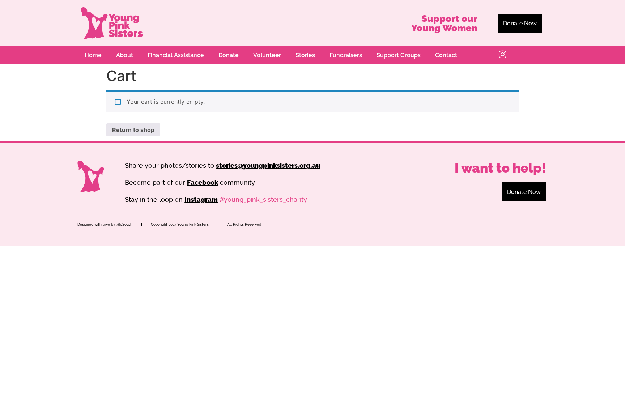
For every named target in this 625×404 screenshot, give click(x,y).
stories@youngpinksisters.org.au (268, 165)
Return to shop (133, 129)
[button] (520, 23)
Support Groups (399, 55)
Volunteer (267, 55)
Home (93, 55)
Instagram (201, 199)
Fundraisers (345, 55)
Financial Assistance (176, 55)
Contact (446, 55)
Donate (228, 55)
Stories (305, 55)
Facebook (202, 182)
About (124, 55)
